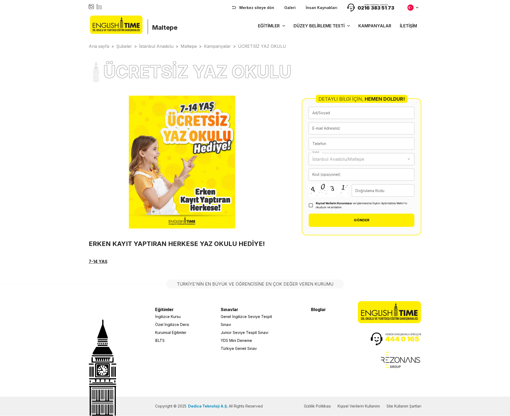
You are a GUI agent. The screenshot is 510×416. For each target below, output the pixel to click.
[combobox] (357, 159)
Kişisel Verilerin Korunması (334, 203)
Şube (315, 152)
